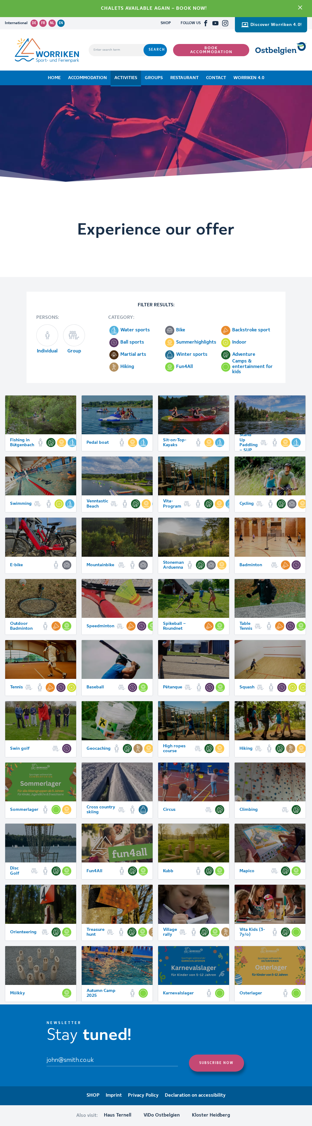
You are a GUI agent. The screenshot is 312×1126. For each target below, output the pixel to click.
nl (52, 23)
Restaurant (184, 78)
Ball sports (132, 342)
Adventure (243, 354)
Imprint (114, 1095)
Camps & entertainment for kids (252, 367)
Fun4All (184, 366)
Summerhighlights (196, 342)
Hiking (127, 366)
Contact (216, 78)
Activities (125, 78)
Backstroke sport (251, 330)
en (61, 23)
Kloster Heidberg (211, 1115)
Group (74, 351)
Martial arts (133, 354)
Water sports (135, 330)
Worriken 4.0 (248, 78)
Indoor (239, 342)
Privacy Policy (143, 1095)
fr (43, 23)
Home (54, 78)
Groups (154, 78)
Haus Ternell (117, 1115)
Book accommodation (211, 50)
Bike (180, 330)
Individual (47, 351)
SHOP (166, 23)
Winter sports (191, 354)
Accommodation (87, 78)
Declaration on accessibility (195, 1095)
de (34, 23)
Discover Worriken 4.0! (276, 25)
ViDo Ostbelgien (162, 1115)
